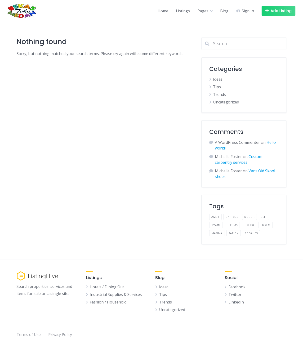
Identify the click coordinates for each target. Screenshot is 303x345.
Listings (183, 11)
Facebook (236, 286)
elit (264, 217)
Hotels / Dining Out (107, 286)
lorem (265, 225)
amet (215, 217)
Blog (224, 11)
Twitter (234, 294)
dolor (249, 217)
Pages (202, 11)
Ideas (218, 79)
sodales (251, 233)
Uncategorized (226, 102)
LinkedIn (236, 302)
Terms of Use (29, 334)
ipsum (216, 225)
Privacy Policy (60, 334)
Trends (219, 94)
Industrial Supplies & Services (116, 294)
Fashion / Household (108, 302)
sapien (233, 233)
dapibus (232, 217)
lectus (232, 225)
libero (249, 225)
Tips (217, 86)
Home (163, 11)
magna (216, 233)
